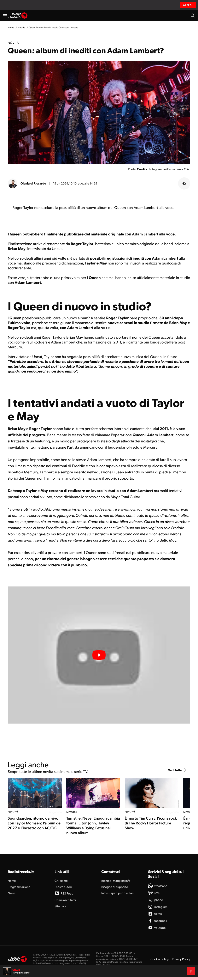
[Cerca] (192, 15)
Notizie (21, 27)
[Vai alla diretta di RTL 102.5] (191, 971)
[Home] (18, 15)
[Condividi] (184, 183)
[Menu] (5, 15)
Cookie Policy (159, 959)
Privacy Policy (181, 959)
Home (11, 27)
